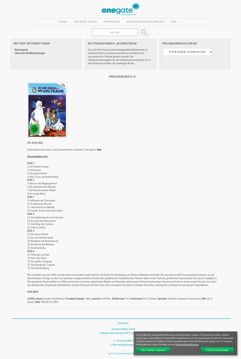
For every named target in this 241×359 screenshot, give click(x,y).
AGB (174, 21)
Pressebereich (122, 76)
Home (63, 21)
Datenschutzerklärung (146, 21)
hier (99, 149)
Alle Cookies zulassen (153, 350)
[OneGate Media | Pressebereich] (120, 4)
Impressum (112, 21)
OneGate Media (85, 21)
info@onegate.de (127, 344)
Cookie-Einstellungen (217, 350)
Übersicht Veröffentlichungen (30, 53)
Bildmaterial (21, 49)
